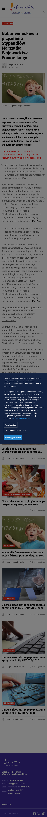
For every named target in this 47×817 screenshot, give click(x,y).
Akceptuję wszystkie (13, 438)
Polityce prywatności (21, 418)
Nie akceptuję (10, 425)
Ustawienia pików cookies (15, 430)
